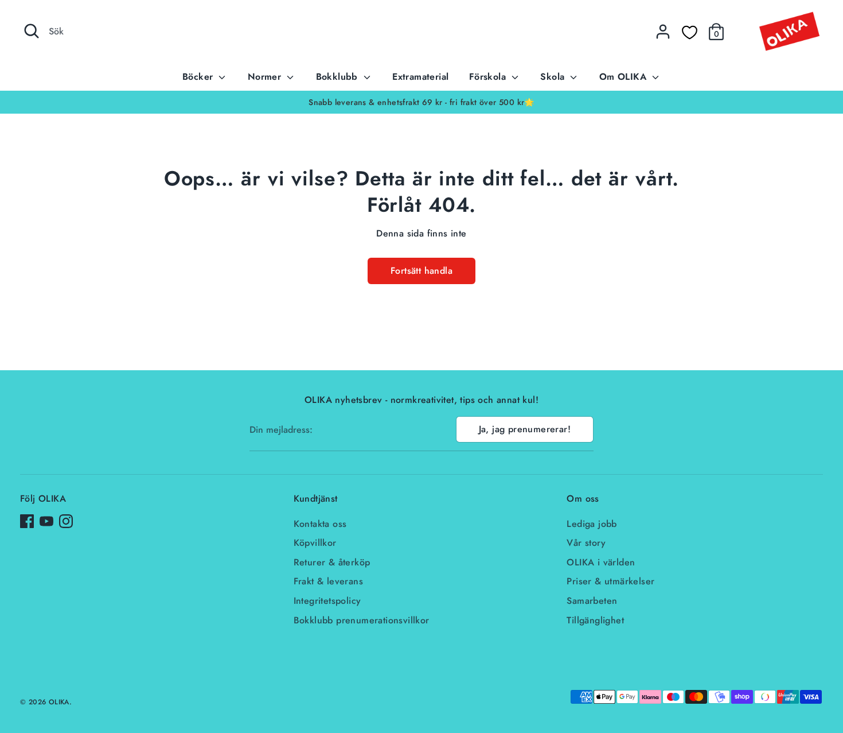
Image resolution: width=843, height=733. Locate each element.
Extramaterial (420, 76)
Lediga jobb (591, 523)
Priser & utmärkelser (610, 581)
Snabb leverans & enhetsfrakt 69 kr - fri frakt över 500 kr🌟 (421, 102)
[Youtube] (46, 521)
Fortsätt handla (421, 270)
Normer (266, 76)
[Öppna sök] (31, 31)
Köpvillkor (315, 542)
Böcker (199, 76)
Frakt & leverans (328, 581)
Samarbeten (592, 600)
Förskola (489, 76)
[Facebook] (27, 521)
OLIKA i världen (601, 562)
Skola (553, 76)
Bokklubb (338, 76)
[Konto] (662, 31)
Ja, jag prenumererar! (525, 429)
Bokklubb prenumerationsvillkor (362, 620)
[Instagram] (66, 521)
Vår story (586, 542)
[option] (421, 102)
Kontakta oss (320, 523)
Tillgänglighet (595, 620)
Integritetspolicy (327, 600)
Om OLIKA (624, 76)
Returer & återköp (332, 562)
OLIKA (59, 702)
